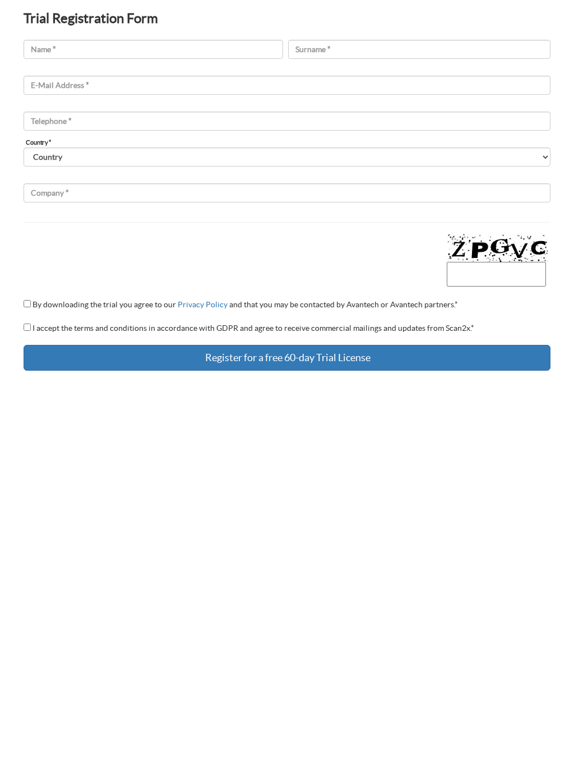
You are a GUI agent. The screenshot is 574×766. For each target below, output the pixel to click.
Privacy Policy (203, 304)
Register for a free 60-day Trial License (287, 357)
